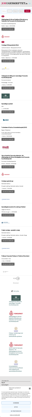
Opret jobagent (4, 385)
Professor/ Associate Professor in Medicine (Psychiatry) (15, 256)
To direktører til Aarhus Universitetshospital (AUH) (14, 127)
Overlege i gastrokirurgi (7, 181)
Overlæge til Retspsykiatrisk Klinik (10, 45)
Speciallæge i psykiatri (7, 104)
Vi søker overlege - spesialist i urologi (10, 230)
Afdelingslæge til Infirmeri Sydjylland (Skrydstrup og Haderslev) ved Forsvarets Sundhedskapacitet (14, 20)
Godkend (16, 403)
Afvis (16, 407)
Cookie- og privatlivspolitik (15, 415)
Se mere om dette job (8, 29)
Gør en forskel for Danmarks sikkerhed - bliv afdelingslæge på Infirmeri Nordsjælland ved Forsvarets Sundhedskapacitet (15, 157)
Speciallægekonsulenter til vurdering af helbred (13, 207)
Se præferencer (16, 411)
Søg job (3, 382)
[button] (30, 388)
